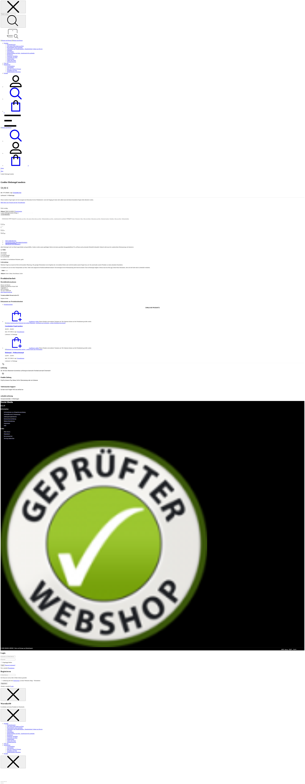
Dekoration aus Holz (95, 218)
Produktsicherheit (8, 304)
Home (2, 168)
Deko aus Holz (117, 218)
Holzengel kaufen (105, 218)
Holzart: (3, 211)
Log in (2, 665)
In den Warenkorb (5, 214)
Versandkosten (17, 192)
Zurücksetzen (18, 211)
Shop (2, 171)
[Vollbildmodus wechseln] (2, 781)
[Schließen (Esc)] (6, 781)
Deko (81, 218)
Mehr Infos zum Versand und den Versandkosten (13, 202)
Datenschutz (16, 680)
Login (12, 686)
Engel (73, 218)
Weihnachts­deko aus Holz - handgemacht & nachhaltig (54, 218)
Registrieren (11, 668)
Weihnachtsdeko (125, 218)
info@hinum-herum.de (6, 292)
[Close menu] (13, 7)
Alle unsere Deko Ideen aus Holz (33, 218)
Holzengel (77, 218)
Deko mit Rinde (87, 218)
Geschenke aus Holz (21, 218)
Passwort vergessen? (10, 665)
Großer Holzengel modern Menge (9, 213)
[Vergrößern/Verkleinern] (1, 781)
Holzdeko (112, 218)
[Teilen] (4, 781)
